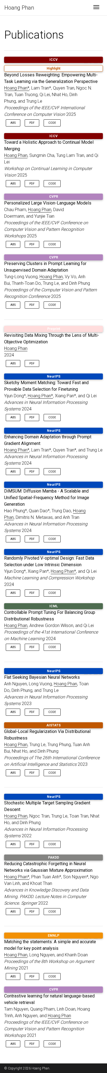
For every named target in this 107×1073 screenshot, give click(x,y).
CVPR (53, 197)
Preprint (53, 329)
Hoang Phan (19, 7)
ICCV (53, 60)
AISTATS (53, 725)
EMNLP (53, 935)
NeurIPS (53, 376)
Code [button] (52, 123)
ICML (53, 606)
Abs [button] (13, 123)
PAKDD (53, 857)
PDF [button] (32, 123)
